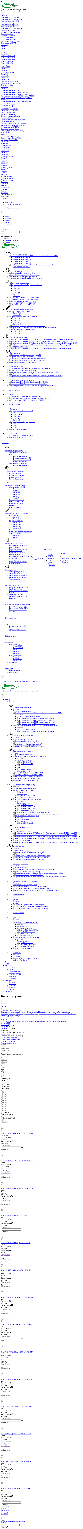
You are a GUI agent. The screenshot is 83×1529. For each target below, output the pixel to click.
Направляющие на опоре (22, 1021)
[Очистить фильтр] (2, 1120)
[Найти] (2, 13)
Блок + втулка (22, 794)
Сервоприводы (18, 850)
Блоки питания (60, 1014)
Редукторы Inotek (23, 941)
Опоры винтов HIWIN (25, 760)
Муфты (15, 903)
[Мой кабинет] (2, 679)
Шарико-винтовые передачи (22, 755)
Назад (13, 701)
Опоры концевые (23, 819)
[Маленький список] (1, 1047)
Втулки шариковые (23, 803)
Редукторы (16, 921)
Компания (12, 984)
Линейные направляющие (22, 711)
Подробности (5, 1145)
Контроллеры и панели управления (25, 885)
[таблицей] (5, 1045)
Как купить (13, 969)
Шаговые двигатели (20, 867)
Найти (3, 1527)
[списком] (3, 1045)
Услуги (3, 1508)
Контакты (4, 1514)
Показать (4, 1122)
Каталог (11, 703)
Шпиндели (17, 956)
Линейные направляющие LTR (28, 729)
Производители (6, 1512)
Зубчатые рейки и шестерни (22, 739)
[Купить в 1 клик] (2, 1128)
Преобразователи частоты (22, 831)
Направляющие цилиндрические (42, 1021)
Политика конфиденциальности (14, 1521)
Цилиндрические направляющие (24, 788)
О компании (5, 1506)
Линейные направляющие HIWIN (28, 716)
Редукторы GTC (22, 926)
